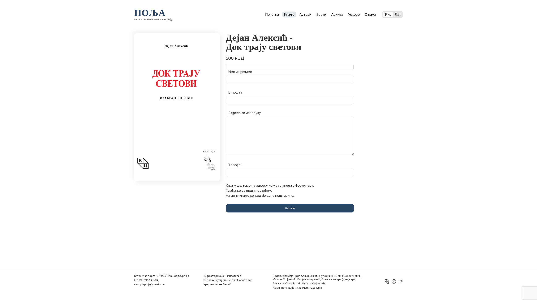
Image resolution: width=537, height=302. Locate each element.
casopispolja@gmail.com (150, 284)
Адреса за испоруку (244, 113)
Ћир (388, 14)
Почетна (272, 14)
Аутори (305, 14)
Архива (337, 14)
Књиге (289, 14)
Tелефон (235, 165)
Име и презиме (240, 72)
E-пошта (235, 92)
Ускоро (354, 14)
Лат (398, 14)
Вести (321, 14)
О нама (370, 14)
